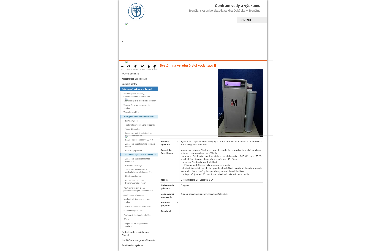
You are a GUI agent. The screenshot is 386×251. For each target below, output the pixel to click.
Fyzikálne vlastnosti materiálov (137, 206)
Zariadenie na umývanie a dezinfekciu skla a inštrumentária (138, 170)
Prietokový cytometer (133, 150)
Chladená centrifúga (133, 165)
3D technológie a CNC (133, 210)
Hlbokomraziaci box (133, 176)
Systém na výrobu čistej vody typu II (140, 154)
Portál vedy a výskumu (133, 245)
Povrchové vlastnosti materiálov (137, 214)
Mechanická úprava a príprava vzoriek (136, 200)
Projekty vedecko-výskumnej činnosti (135, 233)
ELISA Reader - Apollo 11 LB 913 (139, 139)
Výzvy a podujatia (130, 73)
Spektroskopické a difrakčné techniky (139, 100)
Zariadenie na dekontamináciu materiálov (137, 160)
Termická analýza (131, 112)
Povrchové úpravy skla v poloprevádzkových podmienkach (138, 189)
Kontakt (245, 20)
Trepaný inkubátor (132, 129)
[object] (199, 41)
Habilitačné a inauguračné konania (138, 240)
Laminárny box (131, 120)
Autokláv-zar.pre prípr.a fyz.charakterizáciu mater (135, 181)
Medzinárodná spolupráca (134, 78)
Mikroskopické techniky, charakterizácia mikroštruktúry (136, 95)
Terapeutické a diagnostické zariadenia (135, 225)
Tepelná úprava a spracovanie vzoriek (136, 106)
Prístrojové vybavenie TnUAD (137, 88)
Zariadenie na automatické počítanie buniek (140, 145)
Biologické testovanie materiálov (138, 116)
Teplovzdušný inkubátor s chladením (140, 124)
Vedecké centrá (129, 83)
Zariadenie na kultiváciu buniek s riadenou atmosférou (138, 134)
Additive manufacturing (133, 194)
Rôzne (126, 219)
